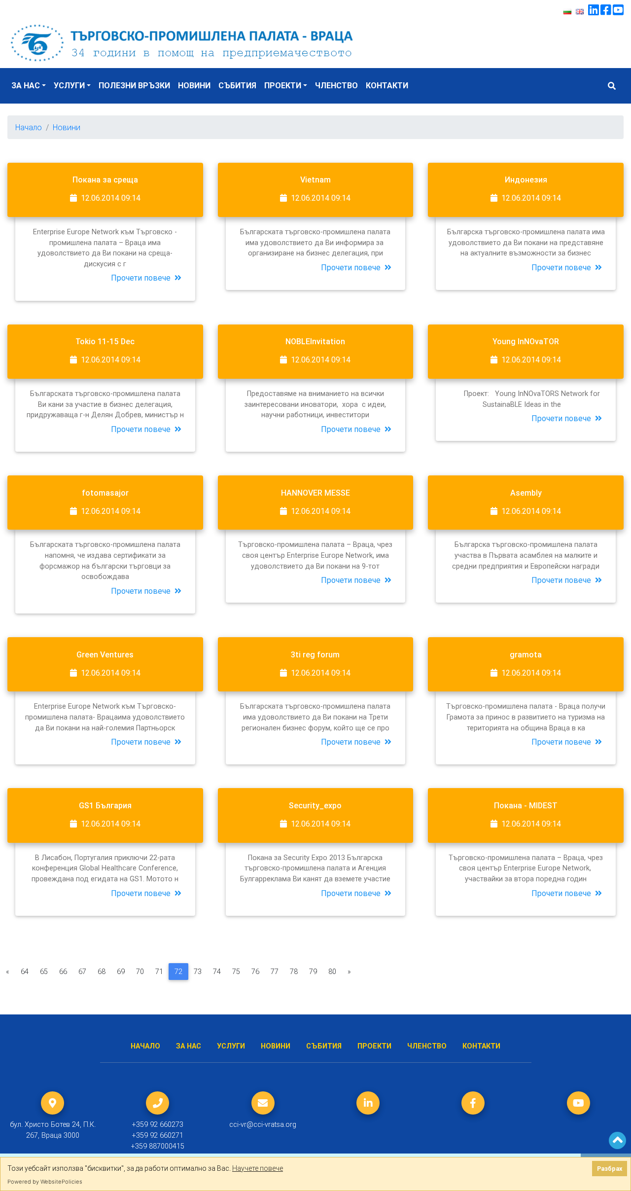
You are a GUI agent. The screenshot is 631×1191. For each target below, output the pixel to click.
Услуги (69, 85)
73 (198, 971)
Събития (237, 85)
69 (121, 971)
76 (255, 971)
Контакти (387, 85)
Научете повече (257, 1168)
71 (159, 971)
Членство (336, 85)
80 (332, 971)
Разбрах (609, 1168)
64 (25, 971)
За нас (25, 85)
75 (236, 971)
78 (294, 971)
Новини (194, 85)
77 (275, 971)
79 (313, 971)
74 (217, 971)
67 (82, 971)
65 (44, 971)
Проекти (282, 85)
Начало (28, 127)
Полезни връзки (134, 85)
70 (140, 971)
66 (63, 971)
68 (101, 971)
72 (178, 971)
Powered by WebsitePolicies (44, 1181)
